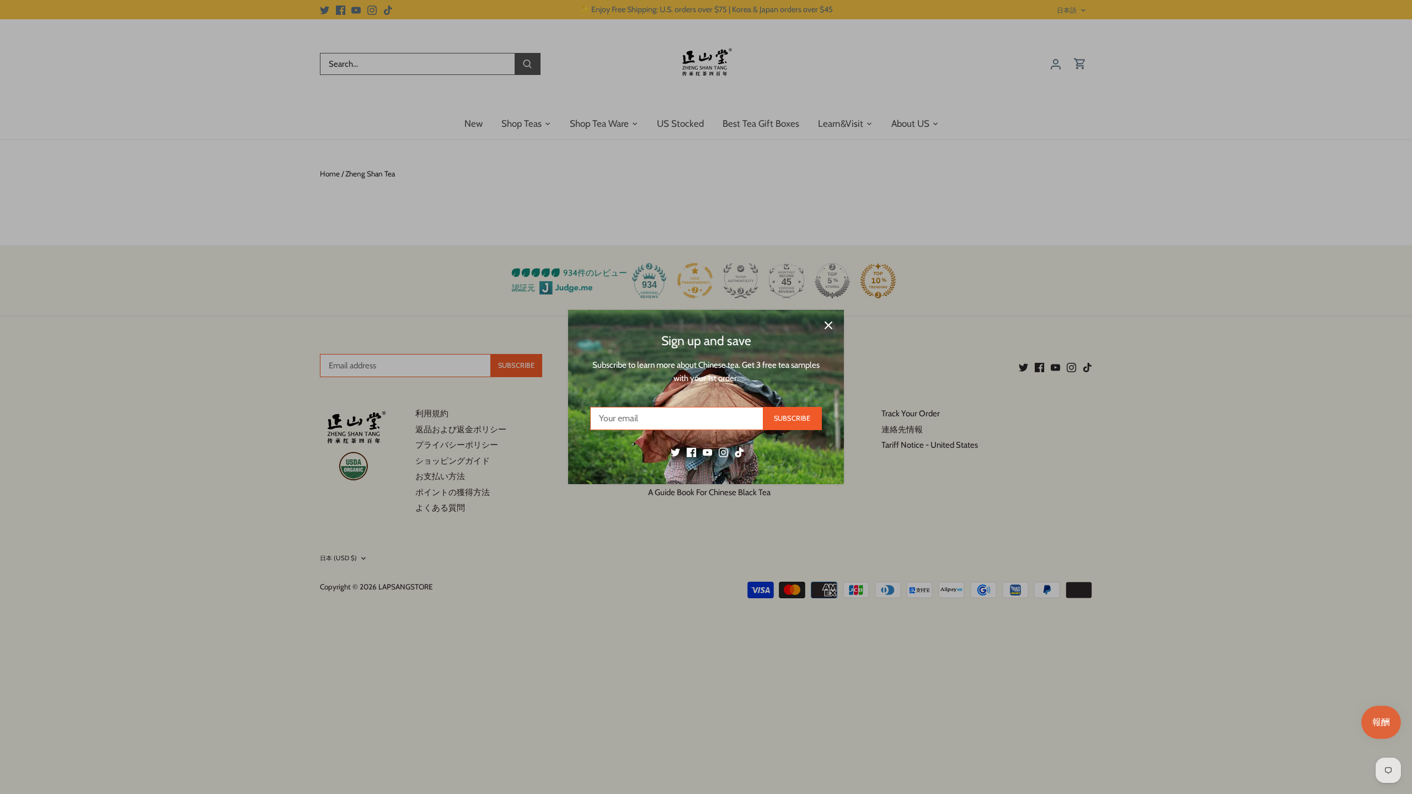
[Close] (828, 325)
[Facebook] (691, 452)
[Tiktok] (739, 452)
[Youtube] (707, 452)
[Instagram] (723, 452)
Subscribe (792, 418)
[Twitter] (675, 452)
